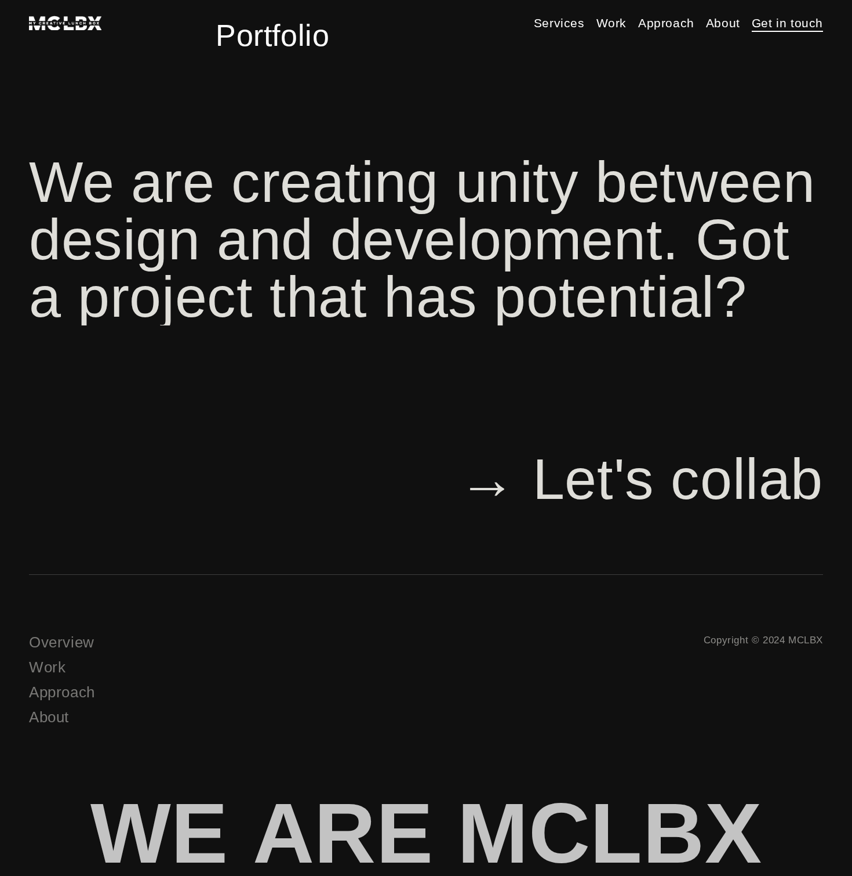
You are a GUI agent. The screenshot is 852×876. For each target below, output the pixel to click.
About (723, 23)
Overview (61, 642)
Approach (666, 23)
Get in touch (787, 23)
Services (559, 23)
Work (611, 23)
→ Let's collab (640, 479)
